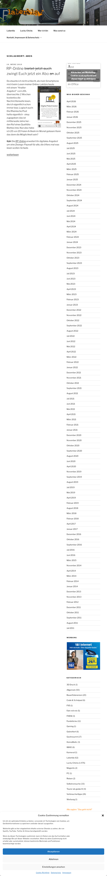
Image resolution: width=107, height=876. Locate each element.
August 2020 (72, 456)
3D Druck (71, 684)
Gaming (70, 726)
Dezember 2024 (74, 185)
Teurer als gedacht (75, 789)
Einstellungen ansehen (53, 867)
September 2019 (74, 477)
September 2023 (74, 263)
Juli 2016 (71, 550)
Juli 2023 (71, 273)
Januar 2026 (72, 117)
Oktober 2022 (73, 320)
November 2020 (74, 440)
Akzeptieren (53, 851)
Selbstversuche (74, 784)
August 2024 (72, 205)
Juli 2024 (71, 211)
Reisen (70, 778)
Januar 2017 (72, 529)
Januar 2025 (72, 179)
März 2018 (71, 513)
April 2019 (71, 497)
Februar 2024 (73, 237)
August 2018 (72, 508)
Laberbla (11, 30)
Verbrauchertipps (74, 794)
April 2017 (71, 524)
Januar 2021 (72, 430)
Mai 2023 (71, 284)
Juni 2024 (71, 216)
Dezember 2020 (74, 435)
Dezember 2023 (74, 247)
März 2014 (71, 576)
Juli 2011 (70, 628)
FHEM (69, 716)
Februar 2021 (72, 424)
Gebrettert (71, 731)
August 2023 (72, 268)
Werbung (71, 799)
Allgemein (71, 690)
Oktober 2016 (73, 539)
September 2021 (74, 388)
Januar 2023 (72, 305)
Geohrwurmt (72, 737)
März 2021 (71, 419)
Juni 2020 (71, 461)
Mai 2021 (71, 409)
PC (68, 773)
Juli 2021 (70, 398)
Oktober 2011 (73, 612)
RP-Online (20, 141)
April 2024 (71, 226)
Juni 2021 (71, 404)
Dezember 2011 (74, 607)
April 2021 (71, 414)
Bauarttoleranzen (74, 695)
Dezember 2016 (74, 534)
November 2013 (74, 597)
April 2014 (71, 571)
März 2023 (71, 294)
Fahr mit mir (72, 710)
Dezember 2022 (74, 310)
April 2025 (71, 164)
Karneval (71, 752)
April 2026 (71, 101)
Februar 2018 (73, 518)
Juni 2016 (71, 555)
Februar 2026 (73, 111)
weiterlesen (13, 154)
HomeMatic (72, 742)
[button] (102, 815)
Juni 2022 (71, 341)
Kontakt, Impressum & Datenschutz (23, 37)
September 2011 (74, 617)
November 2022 (74, 315)
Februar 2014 (73, 581)
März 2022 (71, 357)
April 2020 (71, 466)
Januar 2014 (72, 586)
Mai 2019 (71, 492)
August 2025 (72, 143)
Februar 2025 (73, 174)
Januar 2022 (72, 367)
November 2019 (74, 471)
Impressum (66, 873)
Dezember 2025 (74, 122)
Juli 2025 (71, 148)
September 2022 (74, 325)
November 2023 (74, 252)
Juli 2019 (71, 487)
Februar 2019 (73, 503)
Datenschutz (56, 873)
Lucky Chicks (26, 30)
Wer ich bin (43, 30)
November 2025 (74, 127)
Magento (71, 768)
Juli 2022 (71, 336)
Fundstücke (72, 721)
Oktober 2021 (73, 383)
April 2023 (71, 289)
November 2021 (74, 377)
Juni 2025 (71, 153)
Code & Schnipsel (74, 700)
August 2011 (72, 623)
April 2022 (71, 351)
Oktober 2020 (73, 445)
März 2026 (71, 106)
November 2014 (74, 565)
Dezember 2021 (74, 372)
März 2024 (71, 231)
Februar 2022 (73, 362)
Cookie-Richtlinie (42, 873)
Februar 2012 (72, 602)
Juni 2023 (71, 278)
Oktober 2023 (73, 258)
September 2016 (74, 544)
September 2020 (74, 451)
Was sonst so (59, 30)
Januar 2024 (72, 242)
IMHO (69, 747)
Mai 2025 (71, 158)
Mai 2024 (71, 221)
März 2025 (71, 169)
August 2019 (72, 482)
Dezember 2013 (74, 591)
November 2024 (74, 190)
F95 (68, 705)
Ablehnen (53, 859)
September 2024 (74, 200)
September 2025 (74, 138)
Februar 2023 (73, 299)
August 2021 (72, 393)
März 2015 (71, 560)
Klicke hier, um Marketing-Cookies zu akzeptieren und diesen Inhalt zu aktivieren (83, 75)
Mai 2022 (71, 346)
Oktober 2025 (73, 132)
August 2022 (72, 331)
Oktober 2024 (73, 195)
